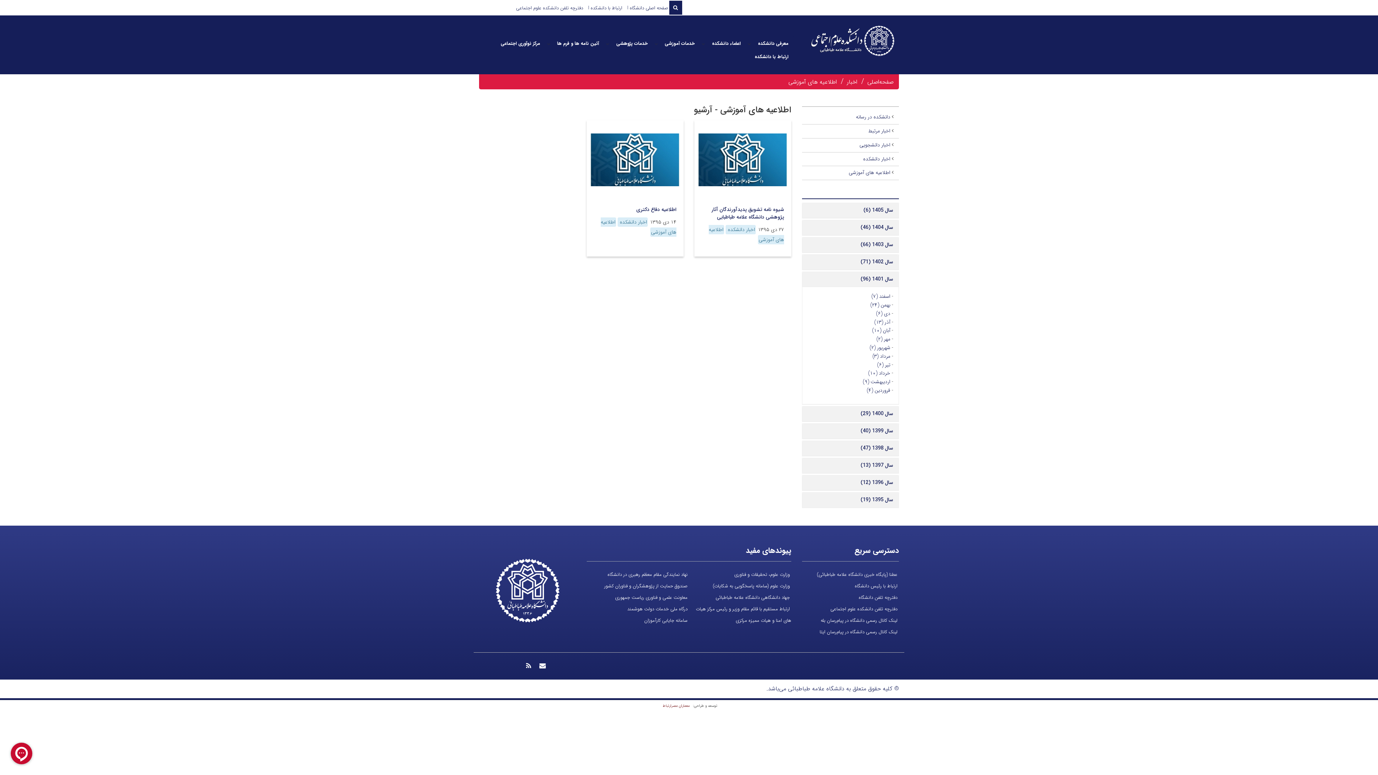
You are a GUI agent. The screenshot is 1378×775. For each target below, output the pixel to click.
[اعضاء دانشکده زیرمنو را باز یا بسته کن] (703, 43)
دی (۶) (883, 314)
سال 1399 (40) (877, 431)
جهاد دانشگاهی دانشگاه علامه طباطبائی (753, 597)
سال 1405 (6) (878, 210)
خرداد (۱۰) (879, 373)
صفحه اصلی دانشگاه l (647, 8)
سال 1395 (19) (877, 500)
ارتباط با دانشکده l (605, 8)
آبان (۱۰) (881, 330)
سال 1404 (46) (877, 227)
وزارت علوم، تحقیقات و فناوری (762, 574)
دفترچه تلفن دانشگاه (878, 597)
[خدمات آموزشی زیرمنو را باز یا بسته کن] (656, 43)
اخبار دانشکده (740, 230)
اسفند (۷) (880, 296)
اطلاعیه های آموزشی (812, 82)
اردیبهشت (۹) (876, 382)
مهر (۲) (883, 339)
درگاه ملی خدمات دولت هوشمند (657, 609)
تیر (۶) (883, 365)
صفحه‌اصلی (880, 82)
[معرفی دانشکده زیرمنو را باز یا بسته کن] (749, 43)
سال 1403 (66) (877, 245)
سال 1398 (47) (877, 448)
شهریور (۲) (880, 348)
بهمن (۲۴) (880, 305)
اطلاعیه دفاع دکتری (656, 209)
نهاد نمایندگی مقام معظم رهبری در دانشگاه (648, 574)
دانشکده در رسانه (873, 117)
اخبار (852, 82)
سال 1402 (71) (877, 262)
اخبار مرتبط (879, 131)
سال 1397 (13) (877, 465)
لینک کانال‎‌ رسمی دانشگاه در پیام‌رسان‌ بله (859, 620)
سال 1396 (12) (877, 483)
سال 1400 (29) (877, 414)
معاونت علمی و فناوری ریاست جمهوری (651, 597)
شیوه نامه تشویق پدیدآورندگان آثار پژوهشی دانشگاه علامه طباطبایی (748, 213)
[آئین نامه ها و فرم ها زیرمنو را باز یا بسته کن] (548, 43)
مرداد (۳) (881, 356)
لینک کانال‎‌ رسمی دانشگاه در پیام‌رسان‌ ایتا (858, 632)
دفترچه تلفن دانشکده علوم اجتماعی (549, 8)
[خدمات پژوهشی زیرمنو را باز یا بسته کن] (607, 43)
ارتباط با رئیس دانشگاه (876, 586)
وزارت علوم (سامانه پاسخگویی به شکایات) (751, 586)
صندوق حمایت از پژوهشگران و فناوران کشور (646, 586)
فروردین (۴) (878, 390)
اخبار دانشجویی (874, 145)
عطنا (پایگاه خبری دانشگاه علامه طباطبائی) (857, 574)
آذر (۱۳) (882, 322)
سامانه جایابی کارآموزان (666, 620)
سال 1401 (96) (877, 279)
